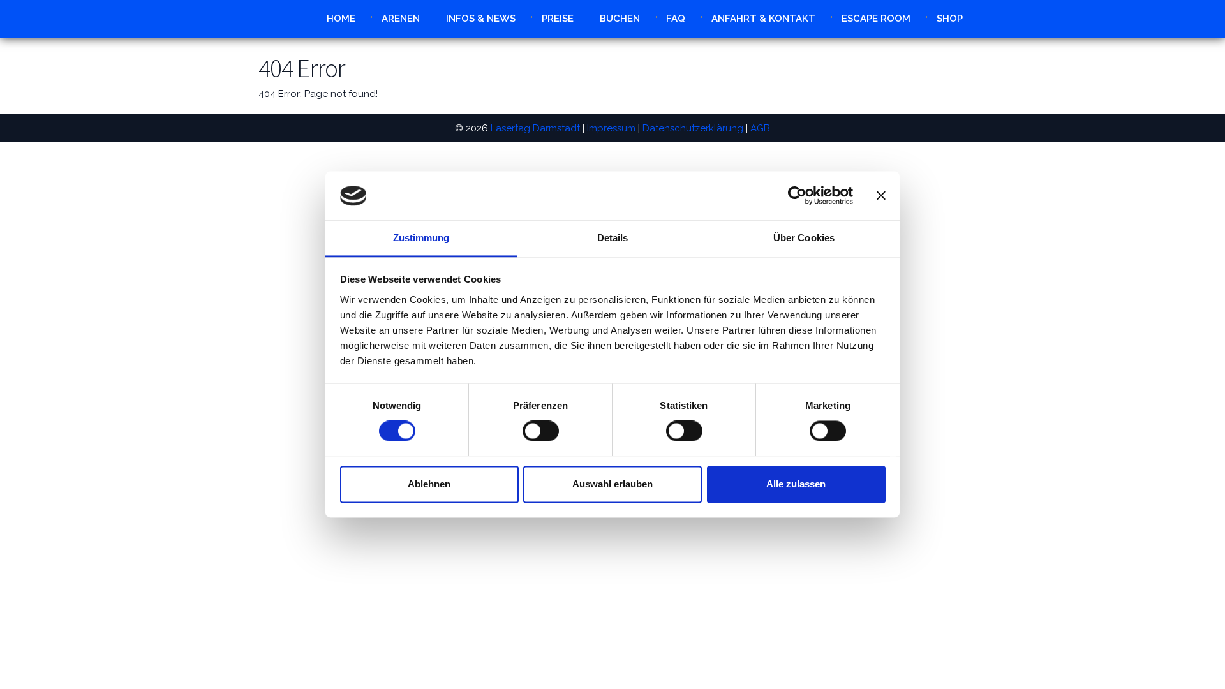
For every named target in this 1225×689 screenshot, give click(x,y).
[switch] (541, 431)
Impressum (611, 128)
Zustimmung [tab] (421, 237)
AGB (760, 128)
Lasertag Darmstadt (535, 128)
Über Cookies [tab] (804, 237)
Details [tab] (612, 237)
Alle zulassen (796, 483)
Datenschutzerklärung (692, 128)
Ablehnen (429, 483)
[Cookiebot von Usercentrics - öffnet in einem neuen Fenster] (797, 195)
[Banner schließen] (881, 195)
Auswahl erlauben (612, 483)
